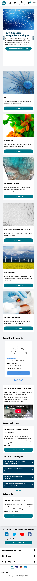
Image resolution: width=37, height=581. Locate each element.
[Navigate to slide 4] (22, 380)
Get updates (17, 542)
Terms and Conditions (6, 571)
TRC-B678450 (20, 361)
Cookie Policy (33, 571)
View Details (18, 373)
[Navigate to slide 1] (15, 380)
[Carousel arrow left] (3, 38)
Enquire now (17, 328)
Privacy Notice (20, 571)
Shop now (17, 108)
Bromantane (11, 358)
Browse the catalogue (17, 49)
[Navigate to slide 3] (20, 380)
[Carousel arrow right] (33, 38)
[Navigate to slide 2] (17, 380)
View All (18, 490)
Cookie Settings (4, 572)
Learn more (17, 450)
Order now (17, 516)
